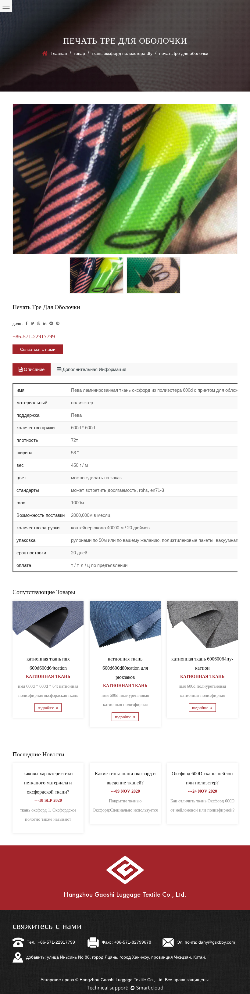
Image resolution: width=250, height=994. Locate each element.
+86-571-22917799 (33, 336)
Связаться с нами (37, 349)
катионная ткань (48, 676)
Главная (59, 53)
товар (79, 53)
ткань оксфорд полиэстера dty (122, 53)
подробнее (46, 708)
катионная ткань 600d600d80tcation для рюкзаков (125, 668)
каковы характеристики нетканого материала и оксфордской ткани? (48, 782)
